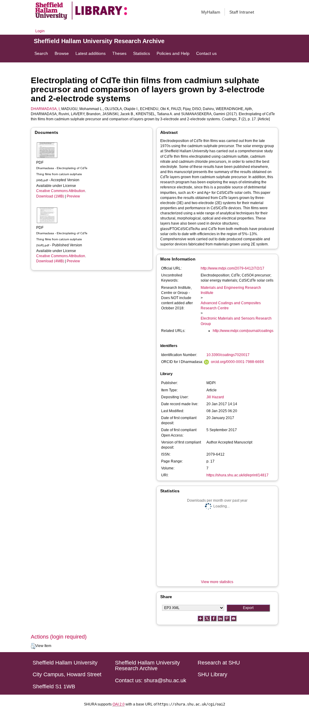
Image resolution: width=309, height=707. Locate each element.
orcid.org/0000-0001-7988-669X (237, 362)
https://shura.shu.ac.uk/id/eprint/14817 (237, 475)
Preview (73, 196)
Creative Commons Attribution (60, 191)
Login (40, 31)
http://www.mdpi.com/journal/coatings (243, 331)
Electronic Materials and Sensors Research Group (236, 321)
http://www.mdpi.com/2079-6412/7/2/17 (232, 268)
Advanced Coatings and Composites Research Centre (231, 305)
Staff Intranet (241, 12)
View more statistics (217, 582)
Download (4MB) (50, 261)
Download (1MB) (50, 196)
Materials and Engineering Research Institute (231, 290)
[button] (33, 646)
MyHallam (210, 12)
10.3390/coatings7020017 (228, 355)
